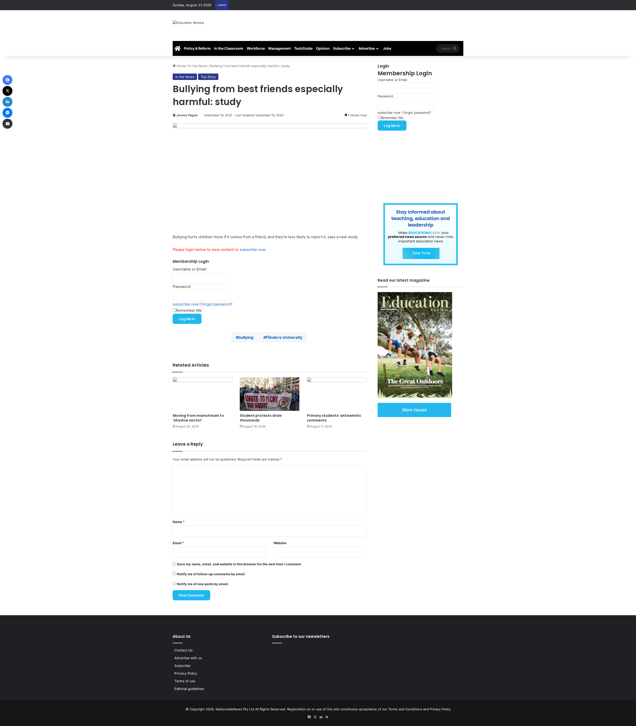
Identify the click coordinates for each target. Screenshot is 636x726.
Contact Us (183, 650)
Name (179, 522)
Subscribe (342, 48)
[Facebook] (7, 80)
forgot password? (217, 304)
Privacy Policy (185, 673)
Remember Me (189, 310)
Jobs (387, 48)
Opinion (323, 48)
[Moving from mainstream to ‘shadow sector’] (202, 394)
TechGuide (303, 48)
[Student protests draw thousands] (269, 394)
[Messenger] (7, 113)
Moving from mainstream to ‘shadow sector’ (198, 418)
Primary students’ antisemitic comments (334, 418)
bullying (245, 337)
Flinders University (284, 337)
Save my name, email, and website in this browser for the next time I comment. (239, 564)
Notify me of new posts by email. (203, 584)
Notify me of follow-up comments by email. (211, 574)
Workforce (256, 48)
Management (279, 48)
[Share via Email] (7, 124)
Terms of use (184, 681)
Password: (182, 286)
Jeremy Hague (187, 115)
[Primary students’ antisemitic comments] (336, 394)
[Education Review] (188, 25)
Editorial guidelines (189, 689)
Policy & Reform (197, 48)
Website (280, 543)
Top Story (208, 77)
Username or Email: (190, 269)
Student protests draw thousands (261, 418)
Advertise (366, 48)
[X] (7, 91)
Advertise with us (188, 658)
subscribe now (252, 249)
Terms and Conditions (405, 709)
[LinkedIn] (7, 102)
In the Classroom (228, 48)
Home (181, 66)
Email (178, 543)
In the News (198, 66)
